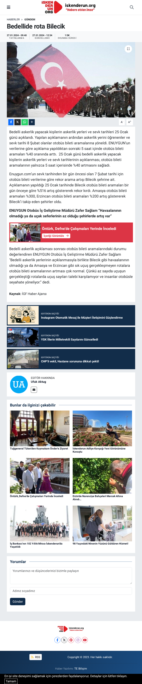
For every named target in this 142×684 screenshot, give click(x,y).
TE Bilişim (80, 668)
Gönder (18, 601)
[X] (64, 640)
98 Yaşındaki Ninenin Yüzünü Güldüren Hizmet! (100, 543)
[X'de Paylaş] (17, 122)
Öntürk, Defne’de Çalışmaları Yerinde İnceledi (36, 496)
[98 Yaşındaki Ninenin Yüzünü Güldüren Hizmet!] (102, 523)
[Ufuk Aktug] (19, 384)
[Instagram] (78, 640)
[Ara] (131, 7)
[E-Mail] (34, 390)
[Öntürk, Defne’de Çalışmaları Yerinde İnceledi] (40, 475)
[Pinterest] (71, 640)
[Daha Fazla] (32, 122)
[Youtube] (85, 640)
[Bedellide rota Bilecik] (71, 79)
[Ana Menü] (8, 7)
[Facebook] (57, 640)
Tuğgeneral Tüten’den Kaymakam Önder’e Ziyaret (39, 448)
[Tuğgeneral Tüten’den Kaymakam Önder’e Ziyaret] (40, 428)
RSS (37, 657)
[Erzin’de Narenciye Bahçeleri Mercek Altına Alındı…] (102, 475)
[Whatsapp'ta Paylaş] (24, 122)
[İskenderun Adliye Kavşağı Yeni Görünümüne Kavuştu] (102, 428)
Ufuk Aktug (38, 381)
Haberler (13, 19)
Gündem (29, 19)
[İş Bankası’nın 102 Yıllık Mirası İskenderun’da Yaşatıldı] (40, 523)
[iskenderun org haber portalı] (69, 7)
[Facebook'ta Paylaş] (10, 122)
